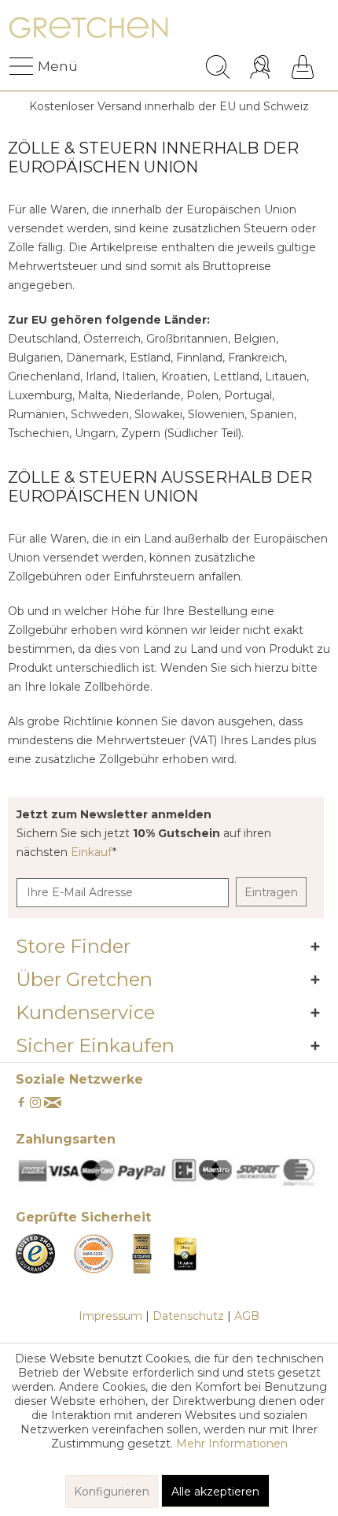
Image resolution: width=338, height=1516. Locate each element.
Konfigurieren (111, 1491)
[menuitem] (23, 67)
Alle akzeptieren (215, 1491)
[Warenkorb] (302, 67)
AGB (246, 1316)
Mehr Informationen (232, 1443)
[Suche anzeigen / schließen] (218, 67)
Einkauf (91, 852)
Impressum (110, 1316)
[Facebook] (21, 1103)
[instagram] (35, 1103)
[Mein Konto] (262, 67)
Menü (42, 66)
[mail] (52, 1103)
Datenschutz (188, 1316)
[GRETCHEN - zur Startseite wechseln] (88, 29)
